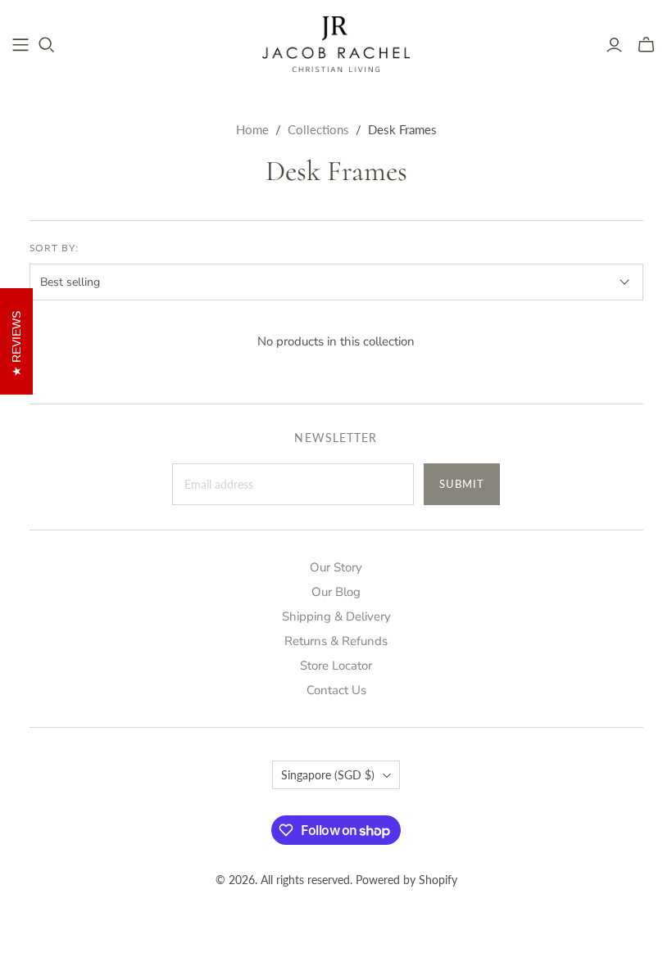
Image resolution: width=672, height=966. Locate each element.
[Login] (614, 45)
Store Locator (336, 665)
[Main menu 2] (20, 45)
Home (252, 129)
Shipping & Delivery (336, 616)
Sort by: (54, 248)
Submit (461, 483)
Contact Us (336, 690)
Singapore (328, 775)
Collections (318, 129)
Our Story (336, 567)
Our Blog (336, 592)
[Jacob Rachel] (336, 44)
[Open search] (47, 45)
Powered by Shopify (406, 880)
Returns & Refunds (336, 641)
